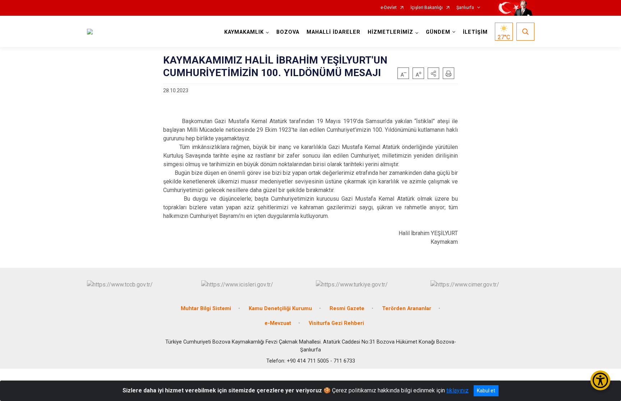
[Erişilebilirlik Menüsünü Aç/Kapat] (600, 380)
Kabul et (486, 390)
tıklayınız (457, 390)
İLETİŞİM (475, 32)
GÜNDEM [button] (438, 32)
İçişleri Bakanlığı (426, 7)
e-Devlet (389, 7)
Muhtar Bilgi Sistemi (206, 309)
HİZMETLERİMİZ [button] (390, 32)
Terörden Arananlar (406, 309)
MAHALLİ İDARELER (333, 32)
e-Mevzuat (277, 323)
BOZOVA (287, 32)
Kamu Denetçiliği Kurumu (280, 309)
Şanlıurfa (465, 7)
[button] (433, 73)
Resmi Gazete (347, 309)
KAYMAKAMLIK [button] (244, 32)
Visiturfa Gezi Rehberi (336, 323)
